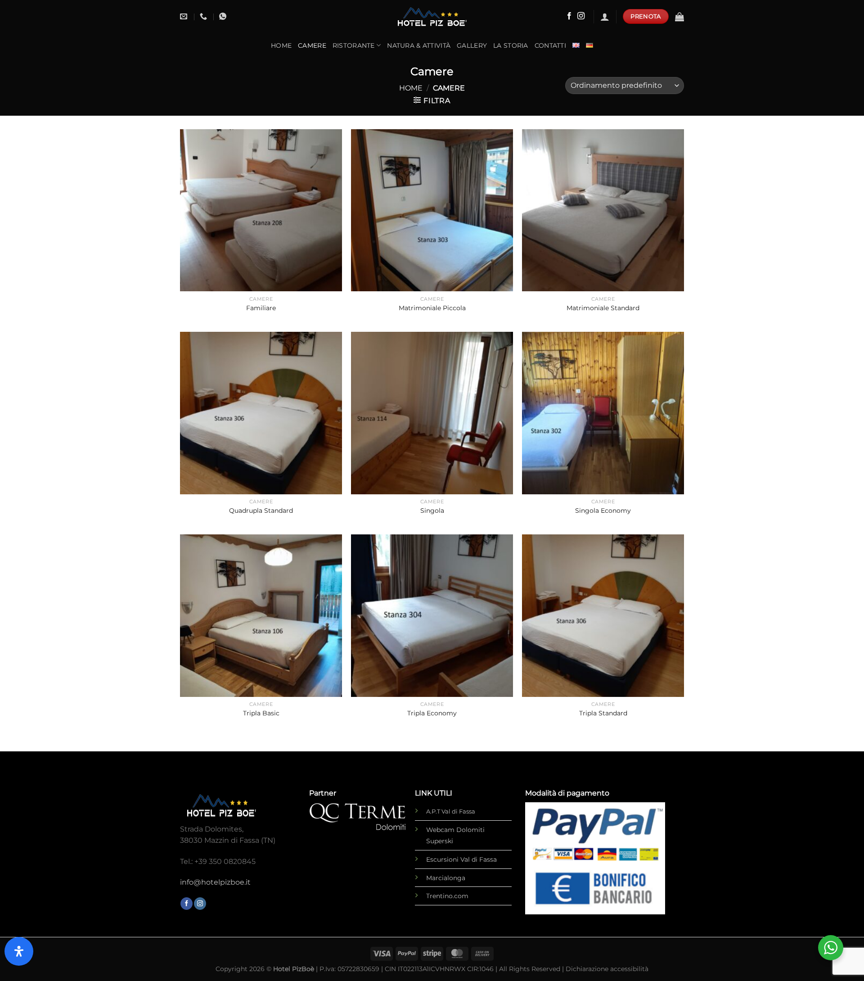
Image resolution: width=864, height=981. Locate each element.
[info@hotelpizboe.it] (184, 16)
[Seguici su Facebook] (569, 16)
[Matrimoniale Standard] (603, 210)
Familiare (261, 308)
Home (281, 45)
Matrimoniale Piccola (432, 308)
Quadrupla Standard (261, 510)
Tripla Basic (261, 713)
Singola (432, 510)
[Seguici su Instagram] (581, 16)
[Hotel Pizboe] (432, 16)
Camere (312, 45)
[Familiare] (261, 210)
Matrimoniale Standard (603, 308)
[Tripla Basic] (261, 615)
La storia (510, 45)
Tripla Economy (432, 713)
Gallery (472, 45)
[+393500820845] (204, 16)
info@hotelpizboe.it (215, 882)
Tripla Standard (603, 713)
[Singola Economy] (603, 413)
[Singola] (432, 413)
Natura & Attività (418, 45)
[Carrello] (679, 17)
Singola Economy (603, 510)
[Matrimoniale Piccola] (432, 210)
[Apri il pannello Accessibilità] (18, 951)
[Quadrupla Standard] (261, 413)
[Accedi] (604, 17)
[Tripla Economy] (432, 615)
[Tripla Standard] (603, 615)
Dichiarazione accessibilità (607, 969)
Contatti (550, 45)
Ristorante (354, 45)
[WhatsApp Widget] (830, 947)
